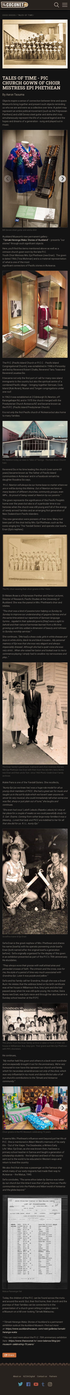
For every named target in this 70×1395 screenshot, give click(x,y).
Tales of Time (25, 15)
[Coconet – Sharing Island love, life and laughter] (14, 5)
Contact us (42, 1376)
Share (11, 1355)
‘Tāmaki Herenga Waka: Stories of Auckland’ (26, 240)
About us (17, 1376)
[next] (62, 178)
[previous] (7, 178)
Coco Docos (9, 15)
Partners (53, 1376)
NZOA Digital (29, 1376)
